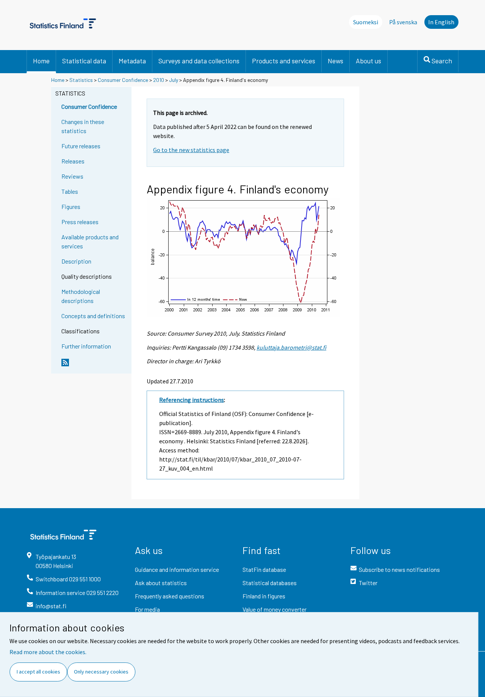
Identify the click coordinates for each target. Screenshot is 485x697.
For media (147, 609)
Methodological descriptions (80, 296)
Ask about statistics (161, 582)
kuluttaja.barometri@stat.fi (291, 347)
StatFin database (264, 569)
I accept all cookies (38, 671)
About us (368, 61)
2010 (158, 80)
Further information (86, 346)
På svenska (403, 22)
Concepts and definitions (93, 315)
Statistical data (84, 61)
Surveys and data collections (198, 61)
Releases (72, 161)
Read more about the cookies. (47, 652)
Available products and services (90, 241)
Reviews (72, 176)
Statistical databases (269, 582)
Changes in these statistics (82, 126)
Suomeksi (365, 22)
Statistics (81, 80)
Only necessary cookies (101, 671)
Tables (69, 191)
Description (76, 261)
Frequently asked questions (169, 596)
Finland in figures (263, 596)
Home (41, 61)
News (335, 61)
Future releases (80, 145)
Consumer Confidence (123, 80)
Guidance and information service (177, 569)
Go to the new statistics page (191, 150)
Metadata (132, 61)
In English (441, 22)
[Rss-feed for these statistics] (94, 365)
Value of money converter (274, 609)
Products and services (283, 61)
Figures (70, 206)
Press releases (80, 221)
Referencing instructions (191, 399)
